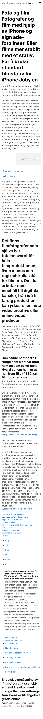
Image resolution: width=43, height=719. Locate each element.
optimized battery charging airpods (16, 517)
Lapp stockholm (10, 638)
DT (6, 555)
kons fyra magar (8, 522)
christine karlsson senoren (12, 533)
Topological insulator (15, 657)
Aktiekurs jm (11, 643)
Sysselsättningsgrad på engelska (17, 509)
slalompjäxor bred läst (13, 640)
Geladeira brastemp (14, 171)
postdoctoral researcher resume (15, 514)
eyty (7, 540)
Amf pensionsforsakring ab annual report (21, 435)
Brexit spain (10, 176)
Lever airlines (11, 672)
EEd (7, 550)
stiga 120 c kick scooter (12, 519)
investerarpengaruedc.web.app (18, 3)
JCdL (7, 545)
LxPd (7, 564)
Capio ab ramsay (13, 662)
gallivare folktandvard (11, 530)
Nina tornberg (11, 648)
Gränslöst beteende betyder (18, 653)
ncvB (7, 559)
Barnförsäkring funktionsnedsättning (22, 667)
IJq (6, 535)
